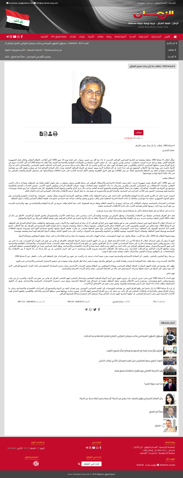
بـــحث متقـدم (161, 450)
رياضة (109, 37)
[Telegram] (7, 36)
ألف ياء (132, 37)
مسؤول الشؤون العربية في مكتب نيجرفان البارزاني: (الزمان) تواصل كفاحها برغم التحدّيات (123, 336)
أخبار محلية (156, 37)
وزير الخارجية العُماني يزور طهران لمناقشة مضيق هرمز (138, 371)
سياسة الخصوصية (167, 453)
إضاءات (73, 37)
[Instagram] (11, 36)
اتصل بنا (141, 3)
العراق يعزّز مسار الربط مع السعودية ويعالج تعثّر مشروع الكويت (134, 351)
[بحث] (79, 464)
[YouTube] (14, 36)
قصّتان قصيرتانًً (11, 57)
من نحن (150, 3)
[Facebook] (22, 36)
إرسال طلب (148, 450)
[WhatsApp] (18, 36)
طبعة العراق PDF (58, 37)
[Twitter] (94, 309)
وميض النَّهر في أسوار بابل (48, 57)
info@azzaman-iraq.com (47, 3)
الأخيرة (91, 37)
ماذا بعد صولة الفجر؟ (153, 384)
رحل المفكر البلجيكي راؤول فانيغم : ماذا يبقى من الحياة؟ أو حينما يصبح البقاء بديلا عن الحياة (121, 399)
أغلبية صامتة (120, 37)
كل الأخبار (138, 447)
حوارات (82, 37)
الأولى (167, 37)
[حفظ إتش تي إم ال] (45, 133)
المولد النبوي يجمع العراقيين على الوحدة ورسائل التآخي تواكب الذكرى (131, 361)
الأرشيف (44, 37)
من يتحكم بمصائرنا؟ (64, 50)
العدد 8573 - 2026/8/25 (90, 43)
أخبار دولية (143, 37)
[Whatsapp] (90, 309)
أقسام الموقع (160, 3)
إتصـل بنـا (153, 453)
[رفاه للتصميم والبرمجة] (36, 465)
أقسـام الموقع (150, 447)
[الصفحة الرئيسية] (175, 36)
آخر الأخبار (171, 43)
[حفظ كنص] (41, 133)
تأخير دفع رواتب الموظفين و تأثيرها (20, 50)
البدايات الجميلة (46, 50)
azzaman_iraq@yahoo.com (21, 3)
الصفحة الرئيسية (167, 447)
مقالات (100, 37)
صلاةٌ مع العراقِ (27, 57)
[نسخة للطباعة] (55, 133)
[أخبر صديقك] (50, 133)
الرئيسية (172, 3)
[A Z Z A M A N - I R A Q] (153, 19)
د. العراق (159, 426)
